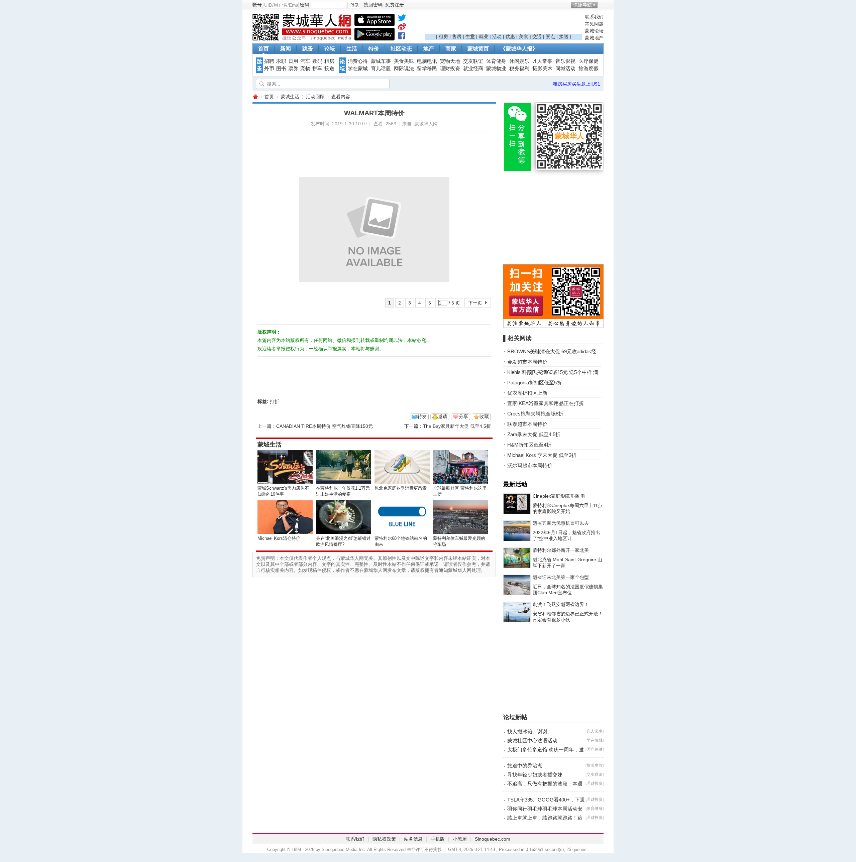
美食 (523, 36)
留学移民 (427, 68)
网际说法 (404, 68)
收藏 (484, 416)
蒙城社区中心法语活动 (532, 740)
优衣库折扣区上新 (527, 393)
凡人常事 (542, 61)
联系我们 (594, 16)
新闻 (285, 48)
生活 (351, 48)
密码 (304, 4)
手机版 (438, 839)
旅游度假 (588, 68)
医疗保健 (588, 61)
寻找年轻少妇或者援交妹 (534, 774)
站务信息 (413, 839)
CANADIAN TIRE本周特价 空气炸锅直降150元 (324, 426)
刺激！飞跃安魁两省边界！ (561, 604)
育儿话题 (381, 68)
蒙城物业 (496, 68)
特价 (373, 48)
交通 (537, 36)
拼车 (317, 68)
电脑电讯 (427, 61)
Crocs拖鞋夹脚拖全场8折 (535, 413)
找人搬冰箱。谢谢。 (529, 731)
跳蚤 (307, 48)
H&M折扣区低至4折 (529, 445)
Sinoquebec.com (492, 839)
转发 (422, 416)
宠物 (305, 68)
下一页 (475, 302)
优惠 (510, 36)
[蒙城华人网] (302, 38)
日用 (293, 61)
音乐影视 (565, 61)
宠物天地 (450, 61)
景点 (550, 36)
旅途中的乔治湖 (524, 765)
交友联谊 (473, 61)
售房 (456, 36)
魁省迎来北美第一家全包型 (561, 577)
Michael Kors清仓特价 (278, 538)
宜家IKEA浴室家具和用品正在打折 (545, 403)
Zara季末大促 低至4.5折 (533, 434)
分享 (463, 416)
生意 (470, 36)
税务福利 (519, 68)
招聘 (269, 61)
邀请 (442, 416)
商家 (450, 48)
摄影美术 (542, 68)
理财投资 (450, 68)
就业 (483, 36)
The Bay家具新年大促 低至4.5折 (457, 426)
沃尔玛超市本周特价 (529, 465)
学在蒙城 (358, 68)
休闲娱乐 (519, 61)
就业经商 (473, 68)
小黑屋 (460, 839)
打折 (274, 401)
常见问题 (594, 23)
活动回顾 (315, 96)
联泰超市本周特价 (527, 424)
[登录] (354, 5)
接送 (563, 36)
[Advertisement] (503, 24)
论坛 (329, 48)
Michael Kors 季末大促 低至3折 (541, 455)
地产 (428, 48)
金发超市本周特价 (527, 362)
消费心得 (358, 61)
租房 (443, 36)
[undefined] (402, 19)
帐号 (257, 4)
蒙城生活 (290, 96)
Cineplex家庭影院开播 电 (559, 496)
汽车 (305, 61)
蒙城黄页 (478, 48)
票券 (293, 68)
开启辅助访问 (602, 5)
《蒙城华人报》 (519, 48)
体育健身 (496, 61)
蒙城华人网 (255, 97)
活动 (497, 36)
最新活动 (515, 484)
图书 (281, 68)
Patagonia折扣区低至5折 (534, 382)
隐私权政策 (384, 839)
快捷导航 (582, 4)
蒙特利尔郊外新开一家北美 (561, 550)
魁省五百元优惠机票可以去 (561, 523)
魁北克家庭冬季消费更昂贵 (400, 488)
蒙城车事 (381, 61)
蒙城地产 (594, 37)
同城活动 (565, 68)
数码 (317, 61)
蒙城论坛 (594, 30)
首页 (263, 48)
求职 (281, 61)
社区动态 (401, 48)
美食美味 (404, 61)
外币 (269, 68)
